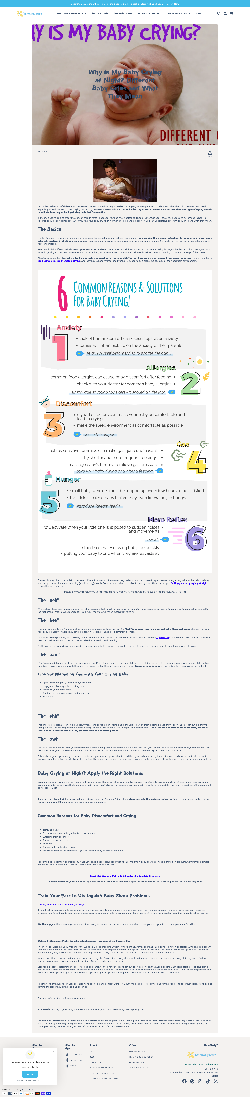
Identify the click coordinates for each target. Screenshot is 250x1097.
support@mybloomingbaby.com (201, 1063)
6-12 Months (76, 1060)
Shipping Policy (137, 1051)
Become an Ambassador (102, 1067)
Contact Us (95, 1062)
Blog (92, 1056)
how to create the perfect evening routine (153, 798)
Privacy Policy (136, 1062)
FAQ (91, 1051)
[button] (219, 13)
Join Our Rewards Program (104, 1078)
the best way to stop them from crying (59, 260)
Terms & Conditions (139, 1067)
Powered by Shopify (29, 1090)
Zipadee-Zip (163, 637)
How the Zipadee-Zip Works (103, 1073)
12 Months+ (75, 1065)
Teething (47, 829)
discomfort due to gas (147, 665)
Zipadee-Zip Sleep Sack (70, 13)
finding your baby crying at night (189, 583)
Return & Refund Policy (141, 1056)
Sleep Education (178, 13)
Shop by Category (149, 13)
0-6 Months (76, 1054)
